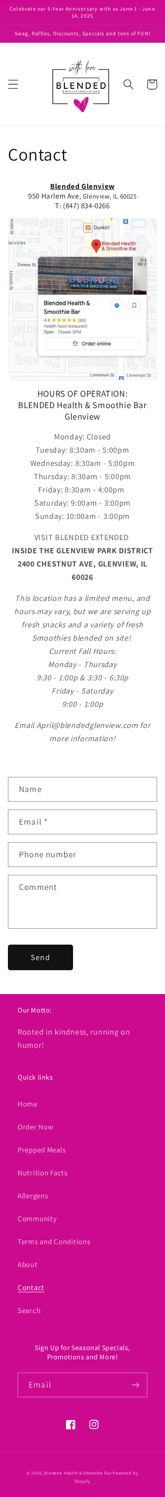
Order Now (35, 1127)
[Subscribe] (135, 1385)
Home (27, 1104)
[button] (13, 84)
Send (40, 957)
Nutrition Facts (43, 1173)
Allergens (33, 1196)
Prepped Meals (42, 1150)
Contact (31, 1287)
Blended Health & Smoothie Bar (77, 1473)
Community (37, 1218)
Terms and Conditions (54, 1241)
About (28, 1264)
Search (29, 1310)
